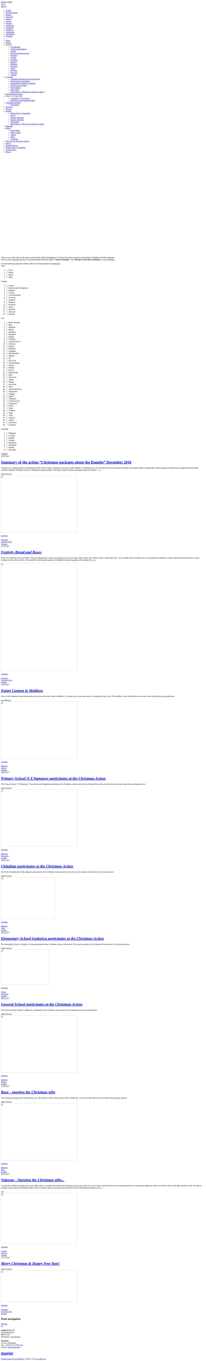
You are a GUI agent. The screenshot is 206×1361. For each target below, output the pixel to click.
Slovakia (13, 71)
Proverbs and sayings (18, 85)
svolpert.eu (41, 1359)
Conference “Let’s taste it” (20, 98)
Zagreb (11, 420)
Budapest (12, 334)
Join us (8, 143)
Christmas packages (13, 103)
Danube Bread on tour (14, 94)
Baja (10, 325)
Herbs (11, 275)
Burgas (11, 337)
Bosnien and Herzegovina (18, 288)
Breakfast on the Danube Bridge (22, 100)
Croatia (13, 58)
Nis (10, 358)
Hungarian (13, 443)
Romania (13, 66)
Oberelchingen (14, 363)
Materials (9, 126)
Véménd (12, 411)
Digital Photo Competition (20, 113)
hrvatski (9, 23)
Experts (8, 109)
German (12, 440)
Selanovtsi (12, 377)
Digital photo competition (20, 81)
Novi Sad (12, 361)
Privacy (8, 152)
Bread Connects (12, 145)
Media (8, 128)
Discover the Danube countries (17, 141)
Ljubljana (12, 351)
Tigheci (11, 396)
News (11, 270)
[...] (99, 470)
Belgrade (12, 327)
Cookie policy (11, 150)
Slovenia (13, 73)
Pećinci (11, 365)
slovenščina (10, 34)
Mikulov (12, 356)
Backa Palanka (14, 322)
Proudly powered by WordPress (13, 1359)
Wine (11, 277)
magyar (8, 19)
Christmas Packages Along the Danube (25, 79)
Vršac (11, 415)
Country (4, 281)
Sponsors (9, 107)
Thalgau (12, 394)
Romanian (12, 445)
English (11, 438)
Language (4, 429)
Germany (14, 60)
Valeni (11, 406)
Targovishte (13, 391)
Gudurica (12, 344)
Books (12, 115)
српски (8, 21)
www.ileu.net (15, 1337)
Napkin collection (17, 120)
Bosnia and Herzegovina (19, 53)
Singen (11, 382)
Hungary (13, 62)
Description (14, 105)
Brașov (11, 330)
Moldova (13, 64)
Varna (11, 408)
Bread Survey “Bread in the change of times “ (27, 92)
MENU (4, 6)
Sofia (11, 387)
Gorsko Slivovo (15, 341)
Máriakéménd (14, 353)
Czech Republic (15, 295)
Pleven (11, 370)
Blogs (12, 137)
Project (8, 43)
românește (9, 28)
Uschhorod (13, 403)
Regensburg (13, 372)
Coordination (15, 47)
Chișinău (12, 339)
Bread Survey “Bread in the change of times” (27, 124)
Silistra (11, 380)
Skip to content (6, 2)
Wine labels (14, 90)
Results (8, 111)
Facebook (14, 139)
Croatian (12, 436)
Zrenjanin (12, 425)
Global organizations (18, 49)
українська (10, 32)
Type (3, 266)
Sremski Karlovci (15, 389)
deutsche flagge (11, 13)
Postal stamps (15, 88)
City (2, 318)
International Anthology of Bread (22, 83)
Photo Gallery (15, 133)
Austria (13, 51)
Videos (13, 135)
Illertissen (12, 349)
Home (8, 41)
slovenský (9, 17)
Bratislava (12, 332)
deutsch (8, 15)
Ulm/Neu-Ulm (14, 401)
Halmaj (11, 346)
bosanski (9, 36)
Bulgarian (12, 433)
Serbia (12, 68)
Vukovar (12, 418)
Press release (15, 130)
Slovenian (12, 450)
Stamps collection (17, 118)
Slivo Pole (12, 384)
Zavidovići (13, 422)
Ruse (10, 375)
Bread (11, 272)
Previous (4, 1324)
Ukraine (13, 75)
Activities (9, 77)
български (10, 26)
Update (4, 454)
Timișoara (12, 399)
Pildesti (11, 368)
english (8, 11)
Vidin (11, 413)
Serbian (11, 447)
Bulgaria (13, 56)
